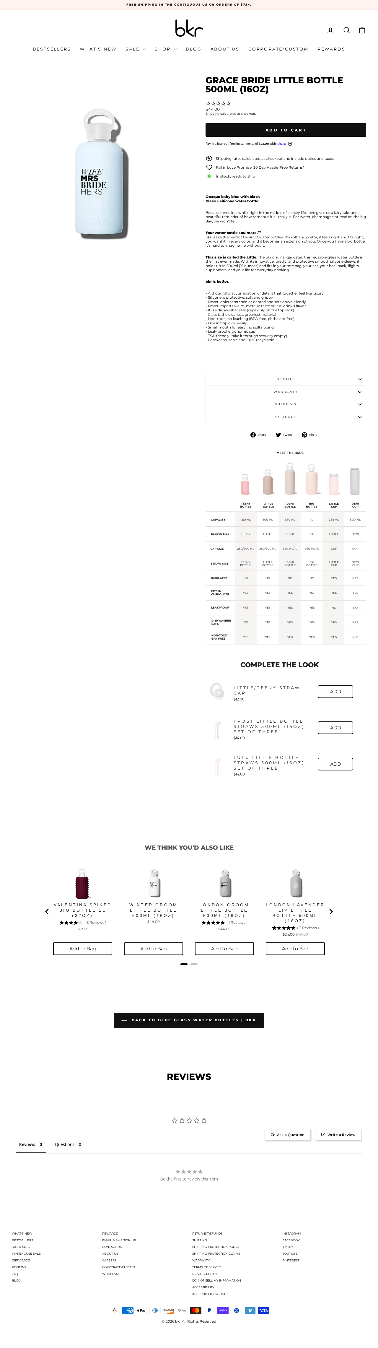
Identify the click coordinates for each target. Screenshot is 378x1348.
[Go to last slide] (47, 912)
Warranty (286, 391)
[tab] (184, 964)
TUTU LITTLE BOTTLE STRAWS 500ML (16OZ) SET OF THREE (269, 763)
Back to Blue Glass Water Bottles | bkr (193, 1020)
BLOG (16, 1280)
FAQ (15, 1274)
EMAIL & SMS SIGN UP (119, 1240)
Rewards (331, 49)
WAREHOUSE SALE (26, 1254)
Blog (193, 49)
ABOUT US (110, 1254)
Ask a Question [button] (290, 1134)
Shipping (212, 114)
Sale (133, 49)
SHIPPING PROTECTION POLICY (215, 1247)
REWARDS (110, 1233)
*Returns (286, 417)
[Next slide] (331, 912)
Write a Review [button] (342, 1134)
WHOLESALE (112, 1274)
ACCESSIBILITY (203, 1287)
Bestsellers (52, 49)
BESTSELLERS (22, 1240)
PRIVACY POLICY (204, 1274)
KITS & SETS (21, 1247)
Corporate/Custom (278, 49)
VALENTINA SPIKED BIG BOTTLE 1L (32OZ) (83, 910)
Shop (163, 49)
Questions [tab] (64, 1144)
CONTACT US (112, 1247)
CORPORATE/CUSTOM (118, 1267)
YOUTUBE (290, 1254)
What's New (98, 49)
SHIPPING (199, 1240)
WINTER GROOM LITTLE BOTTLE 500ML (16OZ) (153, 910)
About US (225, 49)
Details (285, 379)
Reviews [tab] (27, 1144)
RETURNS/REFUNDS (207, 1233)
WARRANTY (201, 1260)
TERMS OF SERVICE (207, 1267)
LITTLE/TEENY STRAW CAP (267, 690)
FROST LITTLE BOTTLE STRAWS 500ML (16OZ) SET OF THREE (269, 726)
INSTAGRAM (292, 1233)
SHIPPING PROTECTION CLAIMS (216, 1254)
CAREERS (109, 1260)
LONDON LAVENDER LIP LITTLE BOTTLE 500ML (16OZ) (295, 913)
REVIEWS (19, 1267)
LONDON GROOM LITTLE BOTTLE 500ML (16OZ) (224, 910)
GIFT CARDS (21, 1260)
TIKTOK (288, 1247)
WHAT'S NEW (22, 1233)
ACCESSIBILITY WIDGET (210, 1294)
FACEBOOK (291, 1240)
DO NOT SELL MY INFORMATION (216, 1280)
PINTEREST (291, 1260)
